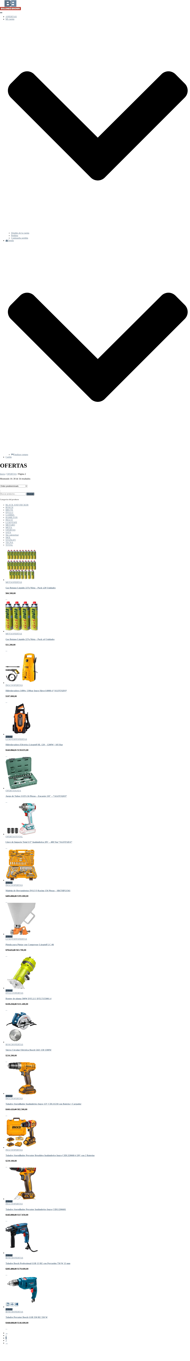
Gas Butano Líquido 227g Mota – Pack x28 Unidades (31, 588)
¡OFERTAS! (11, 16)
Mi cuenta (10, 1352)
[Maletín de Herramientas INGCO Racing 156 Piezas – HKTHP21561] (22, 880)
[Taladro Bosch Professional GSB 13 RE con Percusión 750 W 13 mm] (22, 1253)
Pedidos (14, 235)
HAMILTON (12, 517)
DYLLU (9, 512)
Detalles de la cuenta (20, 233)
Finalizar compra (20, 454)
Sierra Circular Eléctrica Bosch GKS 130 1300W (28, 1050)
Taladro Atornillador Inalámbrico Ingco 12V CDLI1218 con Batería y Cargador (43, 1104)
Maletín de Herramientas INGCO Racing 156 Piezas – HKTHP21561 (38, 890)
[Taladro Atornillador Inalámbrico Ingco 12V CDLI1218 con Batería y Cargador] (22, 1093)
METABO (10, 525)
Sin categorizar (12, 535)
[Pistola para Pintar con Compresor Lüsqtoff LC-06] (22, 934)
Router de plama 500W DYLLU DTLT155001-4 (28, 998)
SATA (8, 532)
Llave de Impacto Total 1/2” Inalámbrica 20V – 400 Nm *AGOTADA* (39, 842)
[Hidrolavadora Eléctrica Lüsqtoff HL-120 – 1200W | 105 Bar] (22, 734)
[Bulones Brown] (10, 9)
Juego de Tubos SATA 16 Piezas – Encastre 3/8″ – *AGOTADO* (36, 796)
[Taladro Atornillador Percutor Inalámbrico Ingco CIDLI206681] (22, 1199)
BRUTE (9, 510)
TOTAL (9, 545)
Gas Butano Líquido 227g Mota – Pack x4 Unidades (30, 639)
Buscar (30, 494)
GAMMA (10, 515)
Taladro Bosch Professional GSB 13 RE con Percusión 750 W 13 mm (38, 1263)
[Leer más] (6, 701)
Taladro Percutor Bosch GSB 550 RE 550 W (27, 1317)
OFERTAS (12, 474)
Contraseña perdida (19, 238)
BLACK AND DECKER (17, 505)
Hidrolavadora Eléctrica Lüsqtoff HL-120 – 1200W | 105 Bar (34, 744)
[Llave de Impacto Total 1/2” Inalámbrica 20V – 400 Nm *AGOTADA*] (22, 834)
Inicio (2, 474)
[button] (98, 230)
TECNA (9, 542)
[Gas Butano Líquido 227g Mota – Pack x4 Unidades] (22, 631)
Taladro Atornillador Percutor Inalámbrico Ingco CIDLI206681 (36, 1209)
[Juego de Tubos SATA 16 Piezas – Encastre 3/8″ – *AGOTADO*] (22, 788)
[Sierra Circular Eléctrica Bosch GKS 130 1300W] (22, 1042)
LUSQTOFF (11, 522)
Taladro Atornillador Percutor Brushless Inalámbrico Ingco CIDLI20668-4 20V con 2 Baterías (50, 1155)
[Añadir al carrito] (6, 598)
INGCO (9, 520)
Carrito (9, 457)
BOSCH (9, 507)
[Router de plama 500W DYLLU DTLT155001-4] (22, 988)
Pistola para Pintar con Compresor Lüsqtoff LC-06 (30, 944)
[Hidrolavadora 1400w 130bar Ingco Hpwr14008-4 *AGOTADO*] (22, 683)
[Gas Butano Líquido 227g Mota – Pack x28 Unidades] (22, 580)
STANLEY (11, 540)
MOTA (9, 527)
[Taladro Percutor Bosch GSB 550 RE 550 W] (22, 1307)
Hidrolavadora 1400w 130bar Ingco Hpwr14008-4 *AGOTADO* (36, 690)
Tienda (11, 1355)
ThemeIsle (185, 1348)
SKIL (8, 537)
